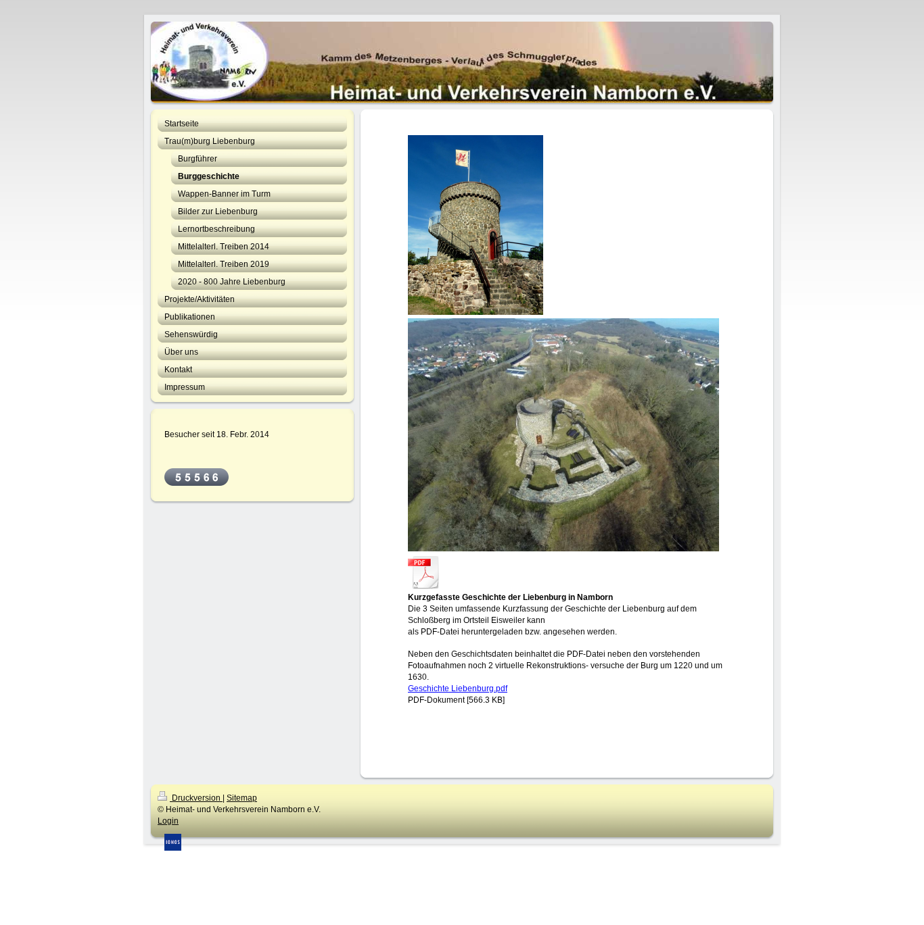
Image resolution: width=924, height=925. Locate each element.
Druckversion (196, 798)
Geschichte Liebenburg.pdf (457, 688)
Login (168, 821)
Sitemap (242, 798)
